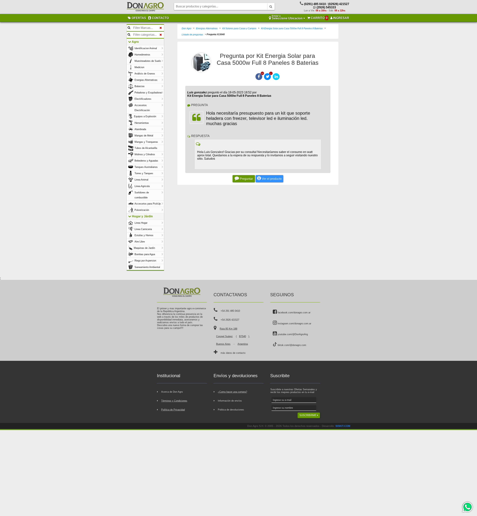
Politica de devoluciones (231, 409)
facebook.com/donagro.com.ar (293, 312)
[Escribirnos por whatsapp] (467, 507)
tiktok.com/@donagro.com (291, 345)
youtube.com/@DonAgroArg (292, 334)
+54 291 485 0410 (230, 310)
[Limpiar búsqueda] (160, 28)
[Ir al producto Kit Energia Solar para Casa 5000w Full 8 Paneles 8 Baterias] (201, 62)
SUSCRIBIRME (308, 415)
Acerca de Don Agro (172, 391)
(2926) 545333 (326, 7)
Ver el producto (271, 178)
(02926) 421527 (338, 4)
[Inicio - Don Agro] (145, 7)
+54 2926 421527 (230, 319)
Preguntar (246, 178)
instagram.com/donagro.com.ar (294, 323)
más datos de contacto (233, 353)
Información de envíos (230, 400)
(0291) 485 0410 (315, 4)
